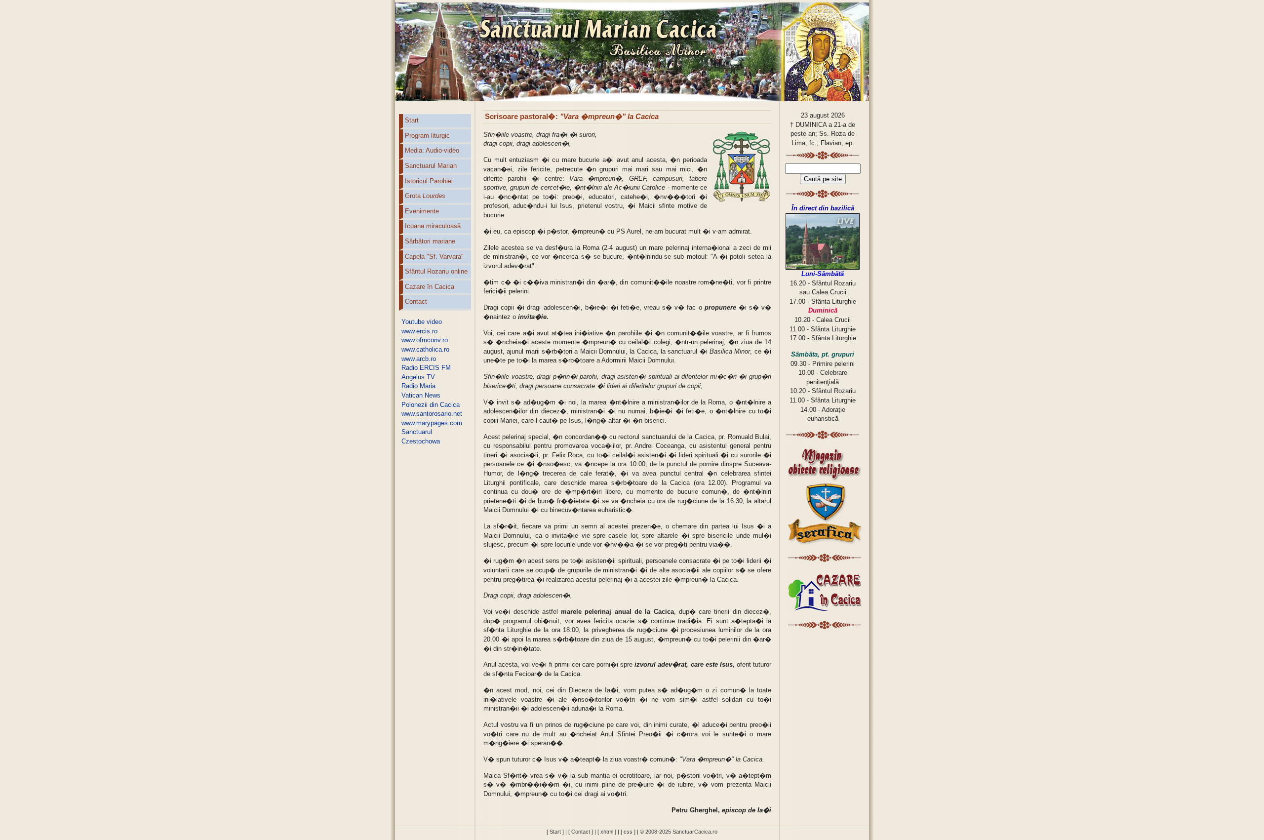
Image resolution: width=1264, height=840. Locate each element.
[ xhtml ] (606, 832)
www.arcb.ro (418, 358)
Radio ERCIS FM (426, 367)
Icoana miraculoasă (433, 226)
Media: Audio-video (432, 150)
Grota (425, 196)
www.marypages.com (431, 423)
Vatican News (420, 395)
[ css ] (628, 832)
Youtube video (421, 321)
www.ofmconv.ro (424, 340)
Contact (416, 301)
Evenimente (422, 211)
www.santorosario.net (431, 413)
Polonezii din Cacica (430, 404)
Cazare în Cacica (429, 286)
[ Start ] (555, 832)
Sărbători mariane (430, 241)
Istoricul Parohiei (429, 181)
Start (412, 120)
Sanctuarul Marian (431, 165)
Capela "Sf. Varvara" (434, 256)
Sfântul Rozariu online (436, 271)
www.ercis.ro (419, 331)
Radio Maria (418, 386)
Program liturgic (427, 135)
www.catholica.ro (425, 349)
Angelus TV (418, 377)
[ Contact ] (580, 832)
